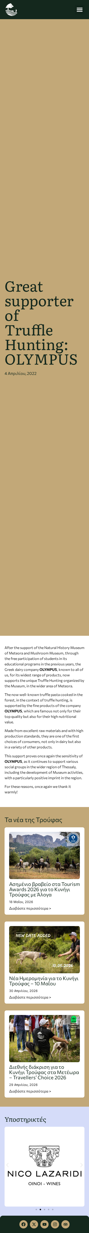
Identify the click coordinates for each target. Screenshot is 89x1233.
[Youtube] (44, 1224)
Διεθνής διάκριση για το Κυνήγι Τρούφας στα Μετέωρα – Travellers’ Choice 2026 (44, 1072)
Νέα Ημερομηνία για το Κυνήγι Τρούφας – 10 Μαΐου (44, 980)
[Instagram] (55, 1224)
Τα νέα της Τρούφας (33, 819)
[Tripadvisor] (65, 1224)
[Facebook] (23, 1224)
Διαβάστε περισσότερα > (30, 908)
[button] (79, 9)
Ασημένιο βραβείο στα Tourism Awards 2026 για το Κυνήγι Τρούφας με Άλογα (44, 889)
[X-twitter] (34, 1224)
